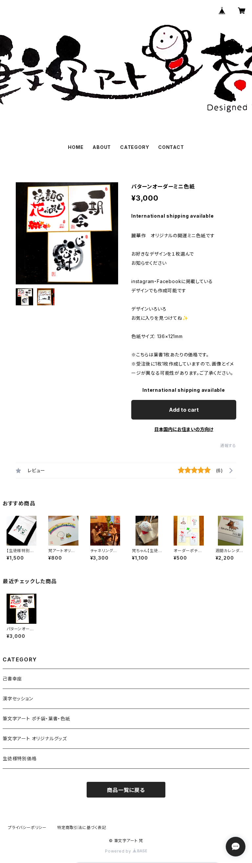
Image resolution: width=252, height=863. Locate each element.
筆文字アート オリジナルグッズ (35, 738)
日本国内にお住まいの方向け (183, 429)
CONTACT (171, 147)
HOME (75, 147)
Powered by (119, 851)
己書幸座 (12, 678)
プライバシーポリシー (27, 827)
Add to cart (184, 409)
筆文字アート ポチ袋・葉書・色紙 (36, 718)
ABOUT (102, 147)
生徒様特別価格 (20, 758)
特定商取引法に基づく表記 (81, 827)
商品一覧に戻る (126, 790)
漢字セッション (18, 698)
